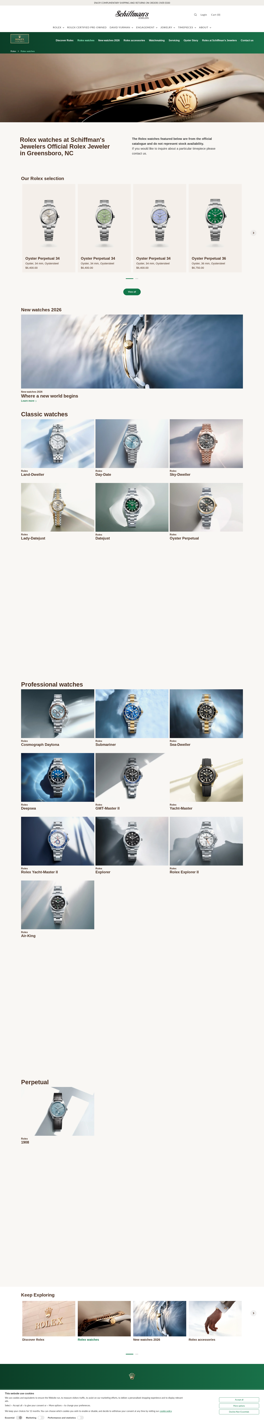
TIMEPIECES (186, 27)
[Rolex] (20, 38)
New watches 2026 (109, 40)
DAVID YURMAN (120, 27)
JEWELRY (166, 27)
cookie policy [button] (166, 1411)
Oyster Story (191, 40)
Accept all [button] (239, 1399)
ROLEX (57, 27)
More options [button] (239, 1406)
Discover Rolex (64, 40)
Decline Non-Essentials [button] (239, 1412)
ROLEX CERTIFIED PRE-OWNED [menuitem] (87, 27)
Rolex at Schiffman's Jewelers (219, 40)
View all (132, 292)
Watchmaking (157, 40)
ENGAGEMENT (145, 27)
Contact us (247, 40)
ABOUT (204, 27)
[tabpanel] (49, 228)
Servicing (174, 40)
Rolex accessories (134, 40)
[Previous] (10, 233)
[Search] (196, 14)
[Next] (253, 233)
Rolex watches (85, 40)
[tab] (129, 278)
